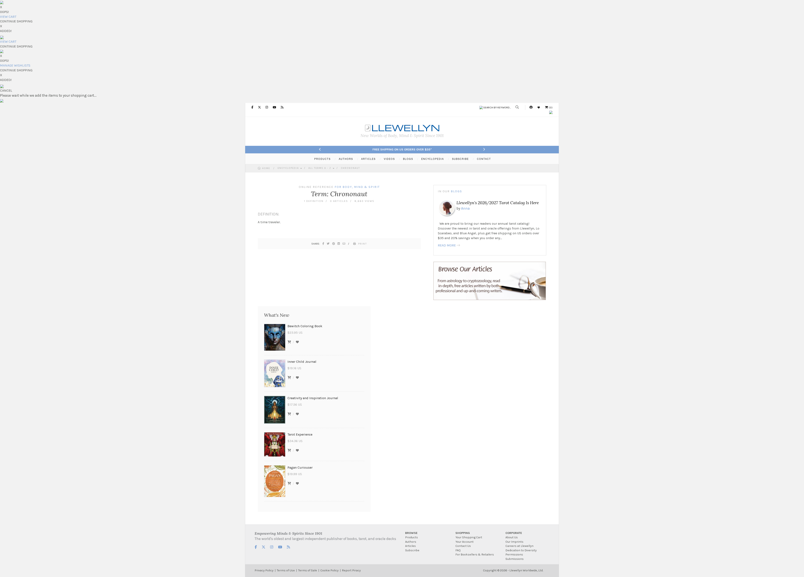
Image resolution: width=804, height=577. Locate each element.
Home (266, 168)
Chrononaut (350, 168)
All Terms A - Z (320, 168)
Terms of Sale (307, 570)
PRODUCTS (322, 158)
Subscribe (412, 550)
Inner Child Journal (301, 362)
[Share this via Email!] (344, 243)
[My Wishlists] (538, 107)
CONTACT (484, 158)
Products (411, 537)
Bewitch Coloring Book (304, 326)
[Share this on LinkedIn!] (339, 243)
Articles (410, 546)
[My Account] (531, 107)
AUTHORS (346, 158)
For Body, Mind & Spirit (357, 187)
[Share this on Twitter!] (328, 243)
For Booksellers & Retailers (474, 554)
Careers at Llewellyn (519, 546)
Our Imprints (514, 542)
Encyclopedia (289, 168)
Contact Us (463, 546)
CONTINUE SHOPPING (16, 21)
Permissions (514, 554)
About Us (511, 537)
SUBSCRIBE (460, 158)
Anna (465, 208)
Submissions (514, 559)
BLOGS (408, 158)
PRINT (362, 243)
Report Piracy (351, 570)
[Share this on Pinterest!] (333, 243)
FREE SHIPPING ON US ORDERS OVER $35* (402, 149)
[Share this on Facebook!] (323, 243)
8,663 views (364, 201)
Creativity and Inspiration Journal (312, 398)
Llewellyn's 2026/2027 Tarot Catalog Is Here (497, 202)
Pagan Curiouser (300, 467)
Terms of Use (286, 570)
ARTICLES (368, 158)
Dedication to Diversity (521, 550)
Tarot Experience (299, 434)
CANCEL (6, 90)
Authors (410, 542)
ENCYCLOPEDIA (432, 158)
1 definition (313, 201)
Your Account (464, 542)
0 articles (339, 201)
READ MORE (447, 245)
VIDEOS (389, 158)
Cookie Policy (329, 570)
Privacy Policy (264, 570)
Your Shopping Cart (468, 537)
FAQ (458, 550)
